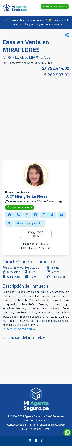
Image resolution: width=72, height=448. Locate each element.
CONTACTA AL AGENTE (55, 6)
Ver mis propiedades (31, 223)
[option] (36, 118)
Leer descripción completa (18, 329)
